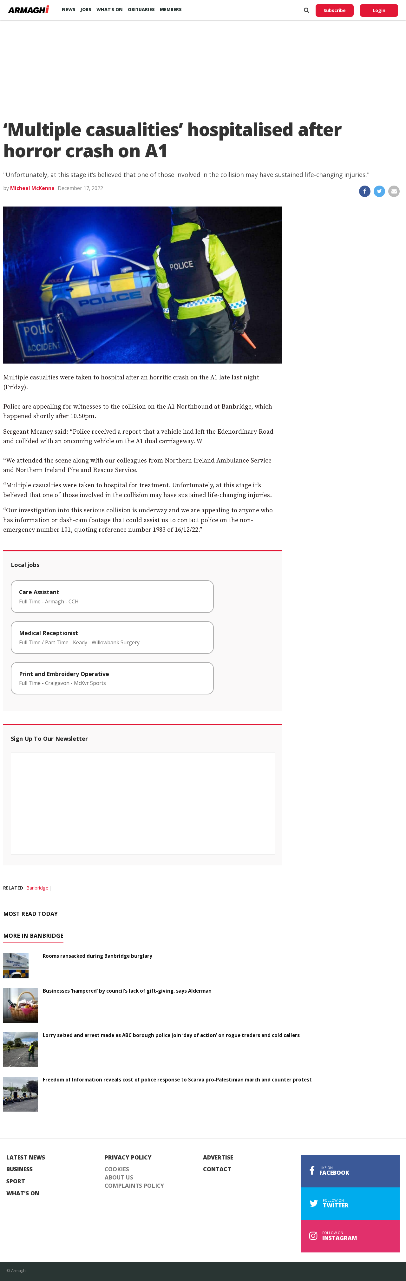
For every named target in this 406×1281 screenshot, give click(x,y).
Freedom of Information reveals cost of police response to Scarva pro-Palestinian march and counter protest (177, 1079)
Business (19, 1169)
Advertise (218, 1157)
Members (171, 9)
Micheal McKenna (32, 188)
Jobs (86, 9)
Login (379, 10)
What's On (22, 1193)
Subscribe (335, 10)
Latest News (25, 1157)
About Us (119, 1177)
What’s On (109, 9)
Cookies (117, 1169)
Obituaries (141, 9)
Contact (217, 1169)
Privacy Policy (128, 1157)
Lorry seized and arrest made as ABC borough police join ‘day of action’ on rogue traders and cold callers (171, 1035)
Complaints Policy (134, 1186)
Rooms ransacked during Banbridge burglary (97, 956)
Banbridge (37, 888)
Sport (15, 1181)
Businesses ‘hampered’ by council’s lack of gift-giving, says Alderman (127, 991)
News (68, 9)
